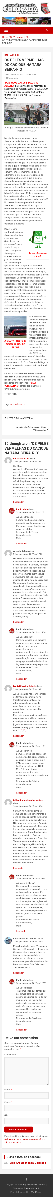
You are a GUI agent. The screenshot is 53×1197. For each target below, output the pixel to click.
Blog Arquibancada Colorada (28, 1162)
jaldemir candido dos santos (28, 800)
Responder (18, 502)
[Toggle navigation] (6, 30)
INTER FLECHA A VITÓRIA (20, 418)
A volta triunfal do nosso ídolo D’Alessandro (31, 429)
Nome (8, 1089)
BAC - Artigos (11, 55)
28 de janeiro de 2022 (14, 75)
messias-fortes (21, 458)
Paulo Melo (31, 75)
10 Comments (11, 78)
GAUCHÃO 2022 (17, 404)
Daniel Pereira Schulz (24, 686)
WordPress (36, 1192)
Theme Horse (30, 1188)
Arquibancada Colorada (34, 1184)
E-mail (8, 1102)
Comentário (11, 1054)
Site (6, 1115)
